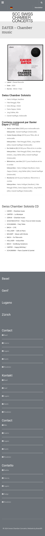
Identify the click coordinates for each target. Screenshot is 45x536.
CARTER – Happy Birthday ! (16, 247)
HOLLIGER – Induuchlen (15, 241)
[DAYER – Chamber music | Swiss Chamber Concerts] (22, 16)
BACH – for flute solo (14, 237)
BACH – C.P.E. (12, 227)
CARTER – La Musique (15, 214)
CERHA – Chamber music (16, 218)
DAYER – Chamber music (16, 211)
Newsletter (38, 7)
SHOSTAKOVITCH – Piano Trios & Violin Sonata (24, 221)
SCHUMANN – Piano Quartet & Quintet (20, 250)
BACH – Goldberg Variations (17, 244)
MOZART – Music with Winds (17, 234)
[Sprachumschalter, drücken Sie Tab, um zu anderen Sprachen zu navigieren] (11, 7)
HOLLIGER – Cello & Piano (16, 231)
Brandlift (39, 528)
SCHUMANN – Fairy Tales (16, 224)
